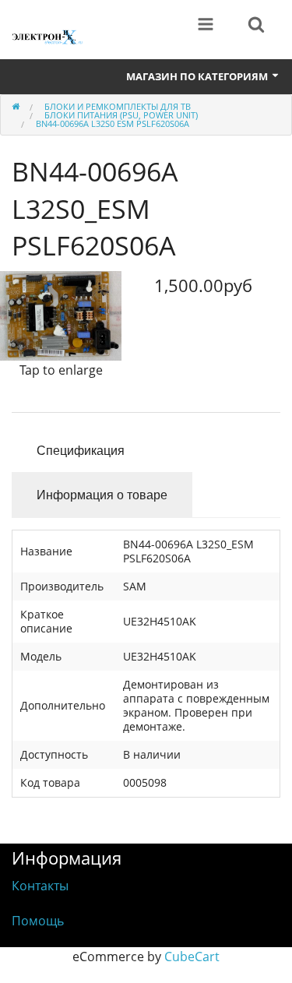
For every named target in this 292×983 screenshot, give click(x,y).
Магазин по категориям (198, 76)
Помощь (38, 920)
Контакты (40, 885)
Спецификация (81, 450)
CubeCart (192, 956)
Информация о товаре (102, 494)
